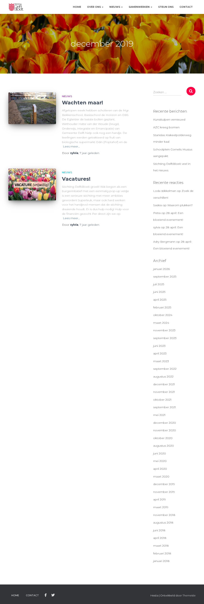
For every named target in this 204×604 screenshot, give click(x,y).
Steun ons (166, 6)
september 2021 (164, 407)
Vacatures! (76, 179)
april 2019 (159, 499)
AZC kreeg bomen (166, 127)
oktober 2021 (162, 399)
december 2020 (164, 423)
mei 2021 (159, 415)
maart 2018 (161, 545)
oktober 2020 (163, 438)
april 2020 (160, 469)
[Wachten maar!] (32, 108)
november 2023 (164, 330)
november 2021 (164, 392)
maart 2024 (161, 323)
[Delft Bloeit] (16, 7)
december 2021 (164, 384)
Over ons (94, 6)
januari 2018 (161, 561)
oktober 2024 (162, 315)
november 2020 (164, 430)
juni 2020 (159, 453)
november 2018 (164, 515)
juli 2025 (158, 284)
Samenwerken (139, 6)
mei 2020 (160, 461)
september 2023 (165, 338)
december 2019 (164, 484)
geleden (89, 153)
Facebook (46, 595)
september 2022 (165, 369)
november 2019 (164, 492)
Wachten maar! (82, 103)
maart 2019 (160, 507)
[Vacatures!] (32, 184)
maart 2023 (161, 361)
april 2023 (160, 353)
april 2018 (159, 538)
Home (77, 6)
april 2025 (159, 299)
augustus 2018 (163, 522)
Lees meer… (71, 146)
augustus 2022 (163, 376)
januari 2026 (161, 269)
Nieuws (115, 6)
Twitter (53, 595)
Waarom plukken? (180, 205)
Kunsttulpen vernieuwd (169, 119)
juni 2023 (159, 346)
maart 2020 (161, 476)
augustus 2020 (163, 445)
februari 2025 (162, 307)
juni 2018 (159, 530)
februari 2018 (162, 553)
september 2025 (164, 276)
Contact (186, 6)
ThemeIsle (189, 595)
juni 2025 (159, 292)
